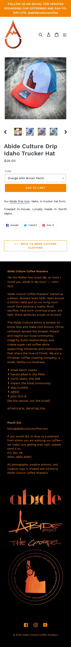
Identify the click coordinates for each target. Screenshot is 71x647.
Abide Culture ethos (27, 322)
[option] (18, 131)
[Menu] (65, 35)
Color (8, 171)
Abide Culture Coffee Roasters (40, 634)
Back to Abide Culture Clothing (38, 245)
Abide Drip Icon (19, 201)
